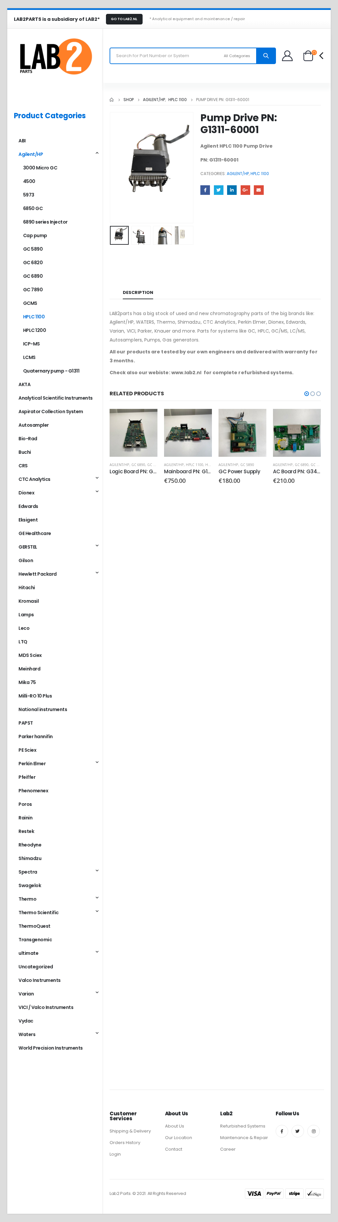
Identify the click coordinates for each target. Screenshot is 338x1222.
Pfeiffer (26, 777)
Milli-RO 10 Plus (35, 696)
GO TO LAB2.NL (124, 19)
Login (115, 1154)
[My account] (288, 55)
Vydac (25, 1021)
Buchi (24, 452)
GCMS (30, 303)
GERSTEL (27, 547)
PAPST (25, 723)
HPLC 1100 (260, 173)
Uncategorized (35, 966)
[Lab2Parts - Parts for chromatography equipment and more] (55, 56)
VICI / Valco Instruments (45, 1007)
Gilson (25, 560)
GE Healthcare (34, 533)
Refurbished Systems (242, 1126)
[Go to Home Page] (112, 99)
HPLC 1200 (34, 330)
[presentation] (111, 167)
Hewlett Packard (37, 574)
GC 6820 (33, 262)
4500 (29, 181)
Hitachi (26, 587)
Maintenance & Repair (244, 1137)
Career (228, 1149)
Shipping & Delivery (130, 1131)
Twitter (218, 190)
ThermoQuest (34, 926)
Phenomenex (33, 790)
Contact (173, 1149)
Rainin (25, 817)
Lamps (26, 614)
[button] (307, 394)
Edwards (28, 506)
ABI (22, 140)
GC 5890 (247, 464)
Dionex (26, 492)
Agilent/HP (238, 173)
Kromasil (28, 601)
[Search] (265, 55)
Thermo (27, 899)
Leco (23, 628)
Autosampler (33, 425)
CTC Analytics (34, 479)
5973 (28, 195)
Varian (26, 993)
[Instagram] (313, 1131)
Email (258, 190)
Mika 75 (27, 682)
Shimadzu (29, 858)
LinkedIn (232, 190)
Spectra (27, 872)
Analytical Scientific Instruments (55, 398)
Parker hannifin (35, 736)
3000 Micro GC (40, 167)
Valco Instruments (39, 980)
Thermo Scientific (38, 912)
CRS (23, 465)
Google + (245, 190)
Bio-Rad (27, 438)
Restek (26, 831)
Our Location (178, 1137)
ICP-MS (31, 344)
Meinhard (29, 668)
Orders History (125, 1142)
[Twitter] (297, 1131)
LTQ (22, 641)
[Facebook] (282, 1131)
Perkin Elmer (32, 763)
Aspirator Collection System (50, 411)
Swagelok (29, 885)
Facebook (205, 190)
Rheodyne (29, 845)
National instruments (42, 709)
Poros (25, 804)
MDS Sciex (30, 655)
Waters (26, 1034)
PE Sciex (27, 750)
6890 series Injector (45, 222)
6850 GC (33, 208)
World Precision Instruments (50, 1048)
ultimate (28, 953)
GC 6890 (138, 464)
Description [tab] (138, 292)
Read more (146, 420)
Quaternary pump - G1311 (51, 371)
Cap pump (35, 235)
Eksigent (28, 520)
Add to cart (201, 420)
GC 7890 (154, 464)
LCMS (29, 357)
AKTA (24, 384)
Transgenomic (35, 939)
